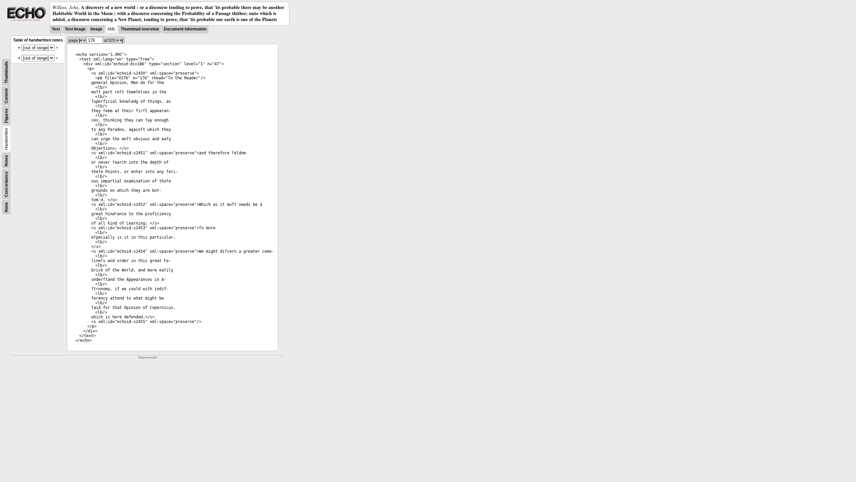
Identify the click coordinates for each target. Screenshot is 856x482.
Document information (185, 29)
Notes (6, 160)
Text (56, 29)
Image (96, 29)
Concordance (6, 184)
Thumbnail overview (140, 29)
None (6, 207)
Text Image (75, 29)
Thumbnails (6, 72)
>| (121, 40)
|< (80, 40)
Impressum (147, 357)
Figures (6, 115)
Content (6, 95)
